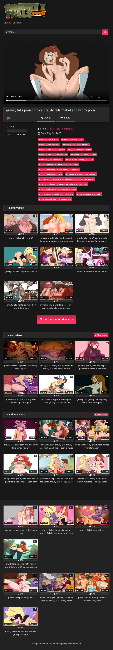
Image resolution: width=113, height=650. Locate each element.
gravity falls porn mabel (81, 149)
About (47, 117)
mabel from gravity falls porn (80, 159)
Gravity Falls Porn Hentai (60, 128)
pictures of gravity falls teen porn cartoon (58, 189)
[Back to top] (104, 641)
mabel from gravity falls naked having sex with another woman (67, 179)
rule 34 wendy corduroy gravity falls (56, 199)
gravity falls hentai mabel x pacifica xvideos (59, 164)
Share (66, 117)
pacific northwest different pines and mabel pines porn (64, 184)
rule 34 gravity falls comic (90, 194)
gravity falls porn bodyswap (53, 149)
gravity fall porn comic (73, 139)
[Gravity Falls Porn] (56, 11)
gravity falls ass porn (50, 144)
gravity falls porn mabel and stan (82, 174)
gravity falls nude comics (51, 174)
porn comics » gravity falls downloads (57, 194)
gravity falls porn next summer (54, 154)
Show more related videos (56, 319)
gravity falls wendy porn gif (85, 154)
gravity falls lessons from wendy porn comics (60, 169)
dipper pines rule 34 (49, 139)
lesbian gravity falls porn (51, 159)
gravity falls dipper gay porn (77, 144)
